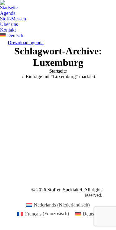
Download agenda (26, 42)
